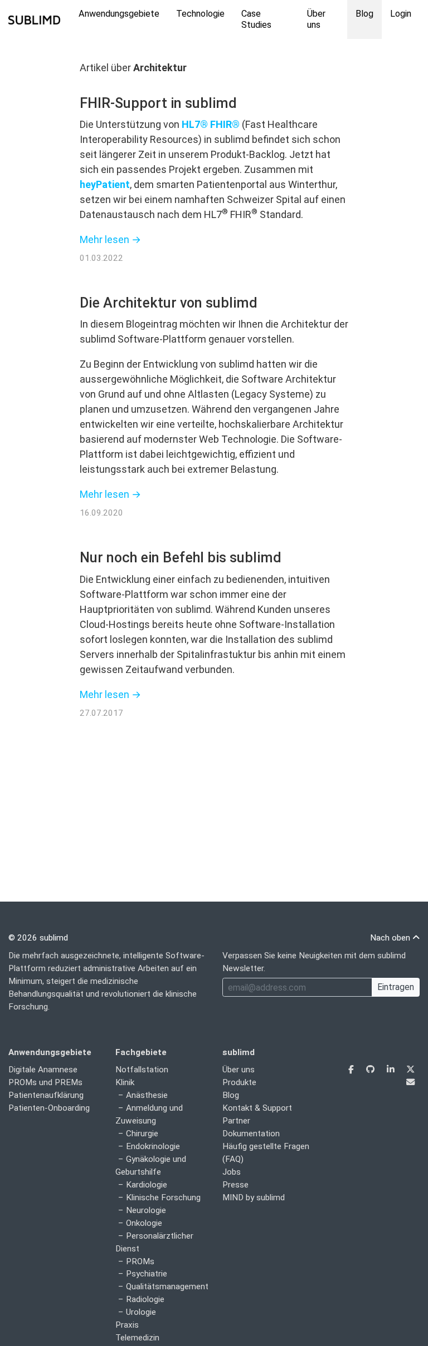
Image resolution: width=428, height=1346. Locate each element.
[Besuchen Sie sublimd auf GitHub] (371, 1070)
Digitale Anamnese (42, 1070)
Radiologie (145, 1299)
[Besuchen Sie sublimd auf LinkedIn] (391, 1070)
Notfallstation (141, 1070)
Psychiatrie (146, 1274)
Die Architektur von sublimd (168, 303)
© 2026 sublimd (38, 938)
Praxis (127, 1325)
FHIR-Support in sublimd (158, 103)
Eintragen (395, 987)
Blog (364, 13)
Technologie (200, 13)
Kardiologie (146, 1185)
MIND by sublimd (253, 1197)
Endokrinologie (153, 1146)
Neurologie (146, 1210)
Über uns (316, 19)
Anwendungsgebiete (119, 13)
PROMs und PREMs (45, 1082)
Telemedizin (137, 1338)
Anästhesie (147, 1095)
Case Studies (256, 19)
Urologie (141, 1312)
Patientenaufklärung (46, 1095)
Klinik (124, 1082)
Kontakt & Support (257, 1108)
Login (400, 13)
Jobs (231, 1172)
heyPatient (105, 184)
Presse (235, 1185)
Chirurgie (142, 1134)
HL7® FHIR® (211, 124)
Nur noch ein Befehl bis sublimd (180, 558)
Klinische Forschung (163, 1197)
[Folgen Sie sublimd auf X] (410, 1070)
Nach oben (391, 938)
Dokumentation (251, 1134)
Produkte (239, 1082)
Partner (236, 1121)
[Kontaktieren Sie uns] (410, 1082)
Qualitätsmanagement (167, 1286)
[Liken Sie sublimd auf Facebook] (352, 1070)
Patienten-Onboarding (49, 1108)
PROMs (140, 1261)
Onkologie (144, 1223)
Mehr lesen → (110, 239)
